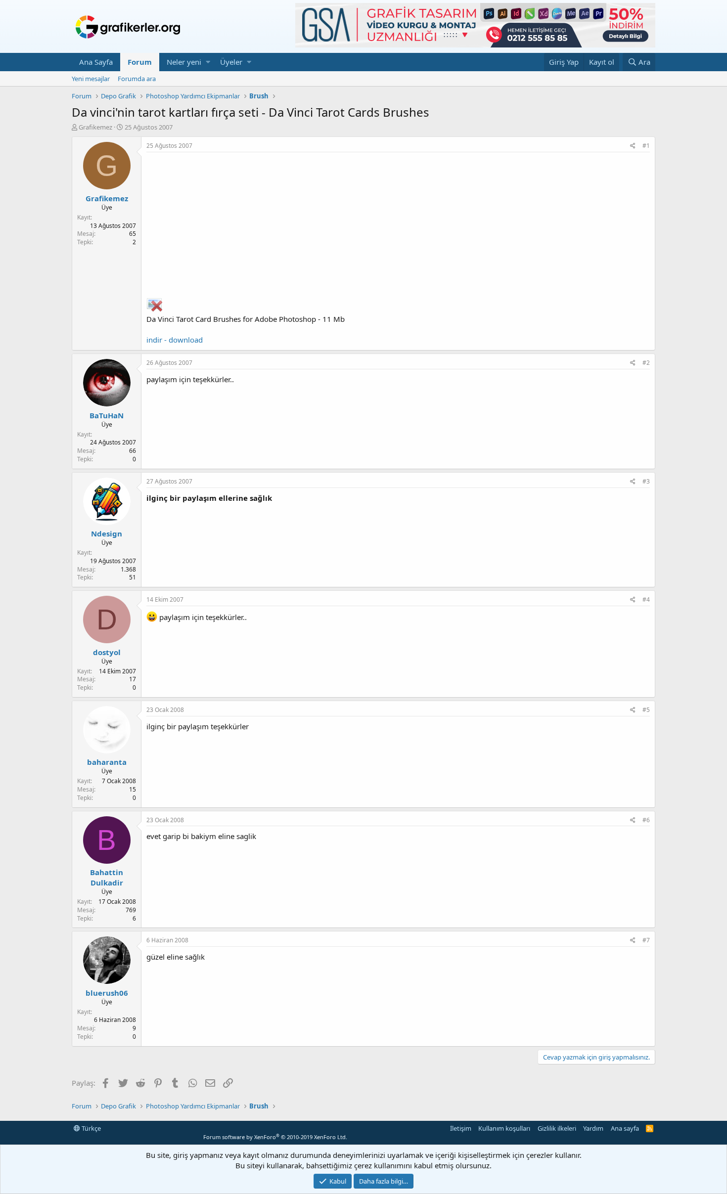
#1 (646, 145)
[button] (208, 62)
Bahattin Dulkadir (106, 877)
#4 (646, 599)
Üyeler (231, 62)
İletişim (460, 1128)
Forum (140, 62)
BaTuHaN (107, 415)
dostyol (107, 652)
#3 (646, 481)
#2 (646, 362)
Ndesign (106, 533)
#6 (646, 820)
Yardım (593, 1128)
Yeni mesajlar (91, 78)
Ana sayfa (625, 1128)
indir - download (174, 340)
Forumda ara (137, 78)
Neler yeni (184, 62)
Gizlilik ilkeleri (557, 1128)
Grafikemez (95, 127)
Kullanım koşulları (504, 1128)
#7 (646, 940)
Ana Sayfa (96, 62)
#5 (646, 710)
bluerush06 (107, 993)
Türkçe (90, 1128)
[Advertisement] (398, 226)
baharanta (107, 762)
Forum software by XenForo (275, 1137)
